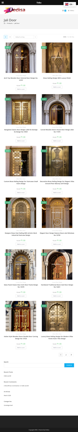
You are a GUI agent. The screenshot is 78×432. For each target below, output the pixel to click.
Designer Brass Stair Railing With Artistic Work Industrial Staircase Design (21, 234)
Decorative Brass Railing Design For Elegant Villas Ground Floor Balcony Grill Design (57, 182)
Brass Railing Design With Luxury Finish (57, 78)
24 (70, 37)
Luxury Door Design (21, 75)
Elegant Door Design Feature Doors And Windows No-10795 (57, 234)
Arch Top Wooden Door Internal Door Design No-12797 (21, 79)
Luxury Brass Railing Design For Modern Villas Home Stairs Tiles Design (57, 337)
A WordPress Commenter (11, 386)
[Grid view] (5, 37)
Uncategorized (8, 405)
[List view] (10, 37)
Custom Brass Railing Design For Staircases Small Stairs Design (21, 182)
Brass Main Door (57, 75)
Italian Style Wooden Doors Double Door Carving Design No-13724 (21, 337)
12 (68, 37)
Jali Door (17, 23)
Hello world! (7, 376)
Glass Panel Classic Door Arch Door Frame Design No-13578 (21, 286)
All (73, 37)
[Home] (4, 23)
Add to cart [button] (21, 89)
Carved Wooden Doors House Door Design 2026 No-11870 (57, 131)
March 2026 (7, 395)
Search (6, 362)
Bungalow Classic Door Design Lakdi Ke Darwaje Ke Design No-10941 (20, 131)
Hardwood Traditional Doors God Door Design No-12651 (57, 286)
